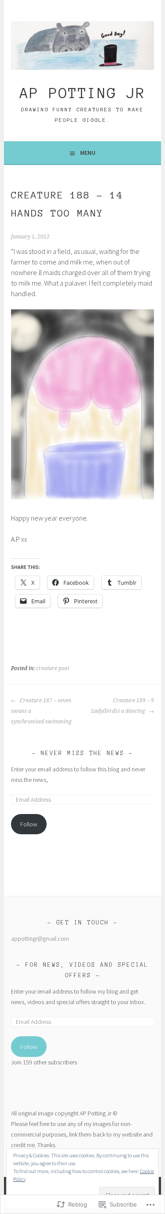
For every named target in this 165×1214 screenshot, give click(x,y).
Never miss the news (83, 753)
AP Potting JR (83, 93)
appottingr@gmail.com (40, 939)
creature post (52, 668)
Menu (87, 153)
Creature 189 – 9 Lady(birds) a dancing (122, 705)
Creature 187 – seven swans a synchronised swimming (41, 711)
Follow (28, 824)
